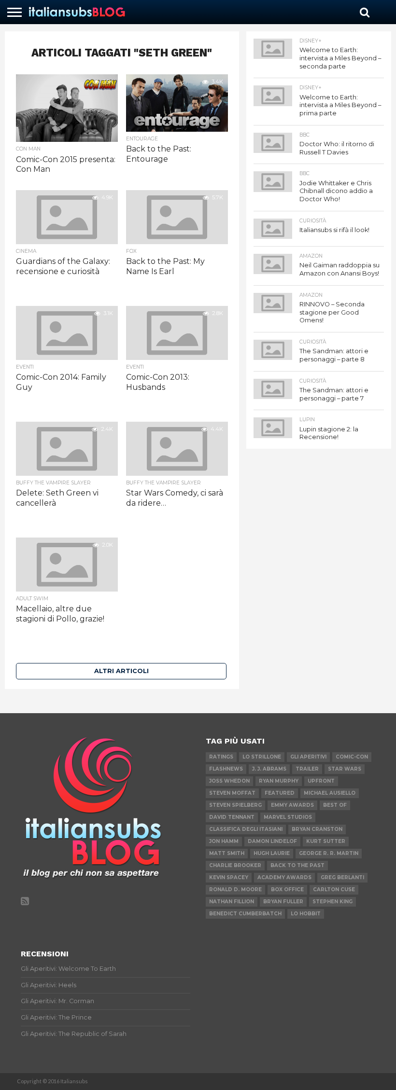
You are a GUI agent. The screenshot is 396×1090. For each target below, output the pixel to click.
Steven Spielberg (235, 805)
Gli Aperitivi (308, 757)
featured (280, 793)
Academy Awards (284, 877)
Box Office (287, 889)
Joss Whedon (229, 781)
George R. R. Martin (328, 853)
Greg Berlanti (342, 877)
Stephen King (332, 901)
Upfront (321, 781)
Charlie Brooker (235, 865)
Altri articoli (121, 671)
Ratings (221, 757)
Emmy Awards (292, 805)
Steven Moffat (232, 793)
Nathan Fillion (231, 901)
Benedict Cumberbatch (245, 914)
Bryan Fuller (283, 901)
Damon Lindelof (272, 841)
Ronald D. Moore (235, 889)
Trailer (307, 769)
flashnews (226, 769)
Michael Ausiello (329, 793)
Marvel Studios (288, 817)
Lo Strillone (261, 757)
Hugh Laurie (272, 853)
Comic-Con (352, 757)
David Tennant (232, 817)
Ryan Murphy (278, 781)
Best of (335, 805)
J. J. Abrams (269, 769)
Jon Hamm (224, 841)
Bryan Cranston (317, 829)
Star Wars (344, 769)
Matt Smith (226, 853)
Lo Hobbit (306, 914)
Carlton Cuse (334, 889)
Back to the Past (297, 865)
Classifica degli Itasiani (246, 829)
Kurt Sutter (325, 841)
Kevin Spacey (228, 877)
